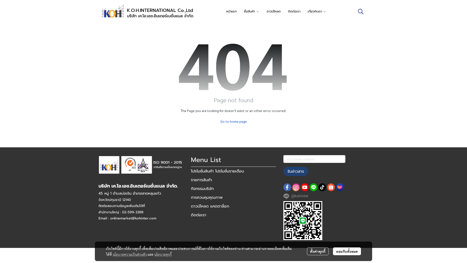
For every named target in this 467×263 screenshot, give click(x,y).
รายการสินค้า (201, 180)
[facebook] (287, 187)
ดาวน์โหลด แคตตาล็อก (210, 206)
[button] (361, 11)
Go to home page (233, 121)
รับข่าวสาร (295, 171)
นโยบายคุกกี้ (163, 254)
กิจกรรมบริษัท (202, 189)
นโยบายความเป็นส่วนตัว (130, 254)
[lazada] (340, 187)
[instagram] (296, 187)
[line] (313, 187)
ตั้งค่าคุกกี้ (317, 251)
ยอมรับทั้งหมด (347, 251)
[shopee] (331, 187)
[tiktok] (322, 187)
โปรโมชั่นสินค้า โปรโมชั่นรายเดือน (217, 171)
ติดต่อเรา (198, 215)
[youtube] (305, 187)
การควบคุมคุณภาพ (207, 197)
